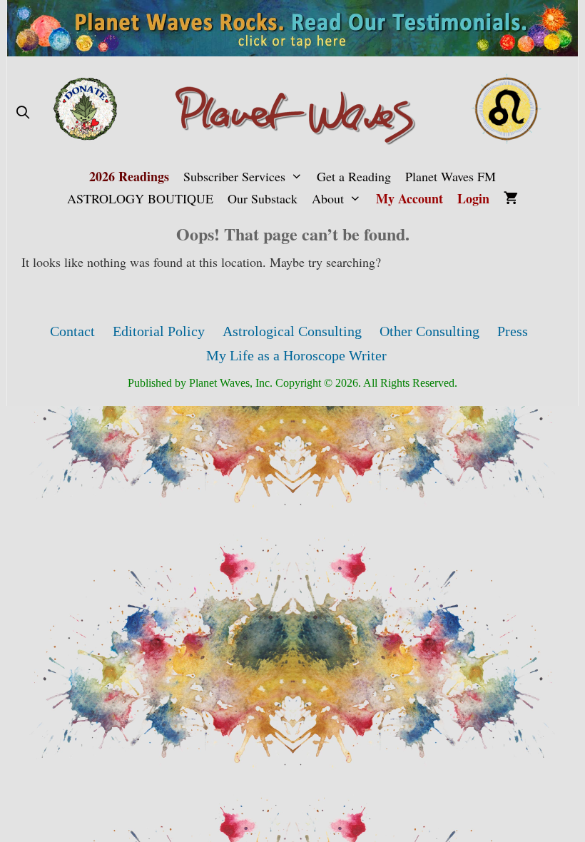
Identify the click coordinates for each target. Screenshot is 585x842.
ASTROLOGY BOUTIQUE (140, 198)
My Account (409, 198)
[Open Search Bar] (22, 112)
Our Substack (262, 198)
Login (473, 198)
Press (512, 331)
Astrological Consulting (292, 331)
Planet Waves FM (450, 176)
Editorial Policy (159, 331)
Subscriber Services (234, 176)
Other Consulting (429, 331)
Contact (72, 331)
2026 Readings (129, 176)
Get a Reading (354, 176)
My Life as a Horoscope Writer (296, 355)
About (328, 198)
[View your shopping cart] (511, 199)
